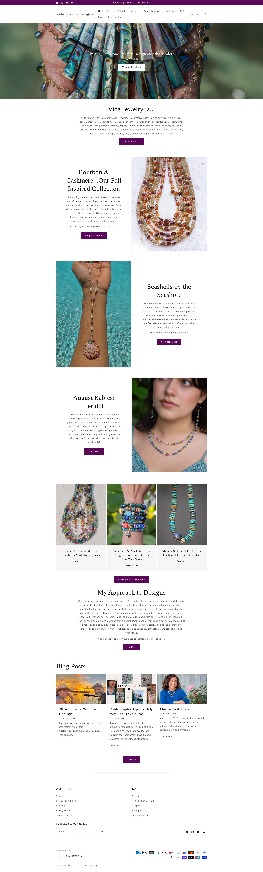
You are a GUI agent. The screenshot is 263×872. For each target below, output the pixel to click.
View (131, 647)
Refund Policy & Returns (68, 801)
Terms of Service (64, 815)
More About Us (131, 141)
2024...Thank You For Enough (77, 711)
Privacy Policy (63, 810)
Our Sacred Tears (174, 709)
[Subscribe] (102, 831)
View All (79, 561)
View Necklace (169, 341)
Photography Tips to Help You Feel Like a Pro (131, 711)
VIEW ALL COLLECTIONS (131, 579)
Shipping (60, 806)
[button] (110, 11)
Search (59, 796)
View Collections (131, 67)
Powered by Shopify (89, 866)
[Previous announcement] (102, 2)
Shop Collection (94, 235)
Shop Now (93, 451)
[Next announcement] (161, 2)
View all (131, 759)
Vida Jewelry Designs (72, 866)
